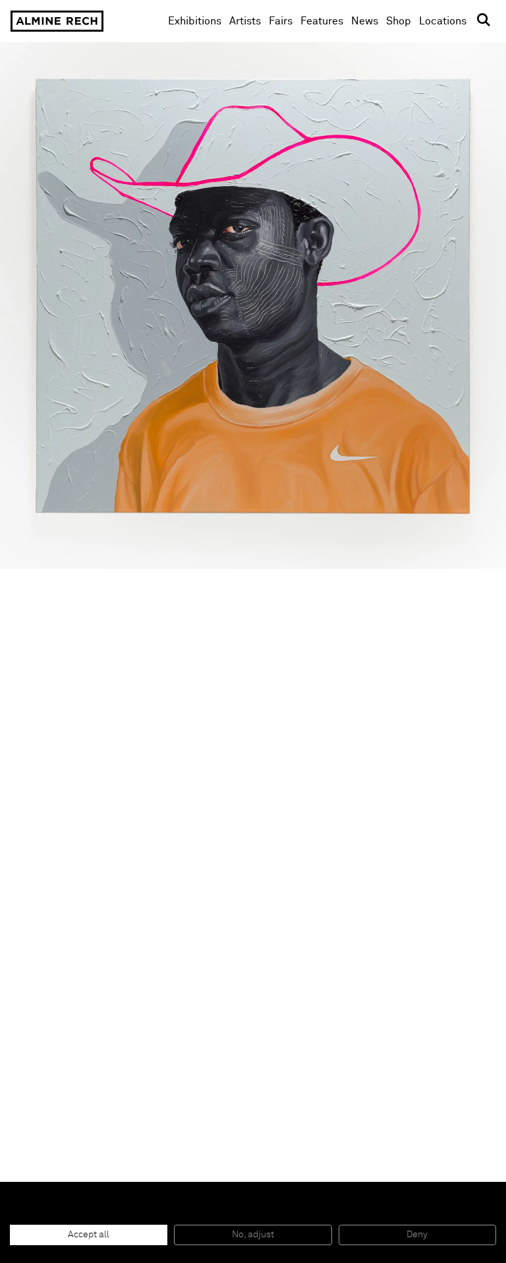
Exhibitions (194, 21)
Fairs (281, 21)
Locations (442, 21)
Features (321, 21)
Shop (398, 20)
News (364, 21)
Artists (245, 21)
